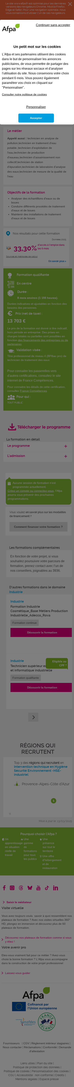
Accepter (36, 118)
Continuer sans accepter (53, 25)
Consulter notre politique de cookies (24, 94)
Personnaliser (36, 107)
